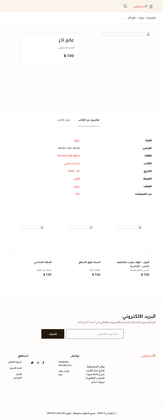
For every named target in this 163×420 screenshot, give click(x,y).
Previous (11, 251)
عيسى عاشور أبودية (139, 270)
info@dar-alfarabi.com (64, 363)
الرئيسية (151, 17)
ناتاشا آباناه (94, 270)
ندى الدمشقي (65, 47)
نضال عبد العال (44, 270)
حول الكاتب (63, 119)
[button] (151, 6)
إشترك (53, 333)
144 (77, 193)
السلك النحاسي (42, 262)
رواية (141, 17)
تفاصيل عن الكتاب (88, 119)
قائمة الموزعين (17, 376)
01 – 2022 (74, 171)
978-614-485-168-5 (68, 155)
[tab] (88, 119)
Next (152, 251)
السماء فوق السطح (89, 262)
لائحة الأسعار (16, 368)
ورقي (77, 186)
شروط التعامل (15, 361)
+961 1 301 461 (63, 373)
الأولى (76, 178)
